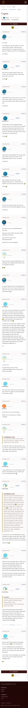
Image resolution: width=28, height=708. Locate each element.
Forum (2, 698)
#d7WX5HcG (23, 31)
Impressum (3, 702)
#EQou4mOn (23, 550)
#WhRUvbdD (23, 250)
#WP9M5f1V (23, 275)
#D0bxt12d (23, 113)
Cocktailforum (4, 9)
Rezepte (3, 689)
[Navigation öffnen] (25, 2)
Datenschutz (8, 702)
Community (8, 6)
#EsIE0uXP (23, 631)
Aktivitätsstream (4, 696)
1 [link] (12, 27)
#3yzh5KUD (23, 194)
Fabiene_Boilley (12, 624)
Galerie (2, 691)
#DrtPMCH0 (23, 353)
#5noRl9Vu (23, 584)
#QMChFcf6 (23, 299)
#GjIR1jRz (23, 217)
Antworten (15, 23)
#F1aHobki (23, 86)
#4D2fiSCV (23, 401)
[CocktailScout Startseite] (3, 2)
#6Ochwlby (23, 481)
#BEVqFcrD (23, 424)
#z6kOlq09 (23, 169)
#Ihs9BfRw (23, 61)
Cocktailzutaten (12, 9)
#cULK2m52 (23, 378)
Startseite (3, 6)
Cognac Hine (5, 364)
